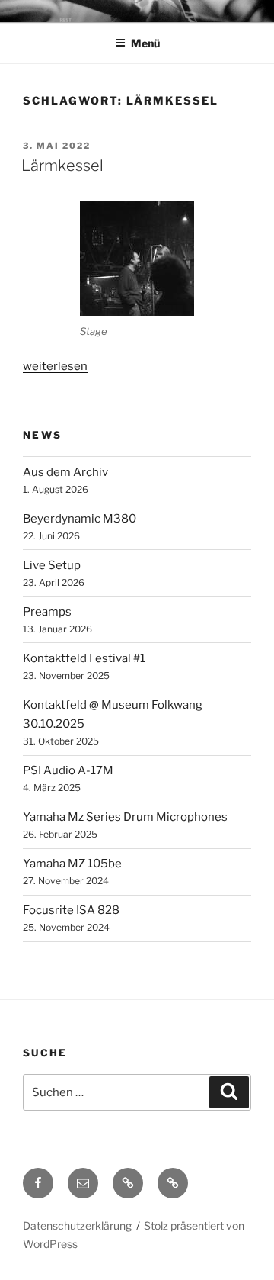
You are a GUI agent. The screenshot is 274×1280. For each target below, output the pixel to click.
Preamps (47, 612)
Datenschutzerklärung (77, 1225)
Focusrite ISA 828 (71, 910)
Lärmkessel (62, 165)
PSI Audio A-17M (68, 770)
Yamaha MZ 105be (72, 863)
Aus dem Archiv (65, 472)
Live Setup (52, 565)
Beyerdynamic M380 (79, 519)
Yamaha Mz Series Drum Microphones (125, 817)
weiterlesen (55, 366)
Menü (145, 43)
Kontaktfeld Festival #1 (84, 658)
